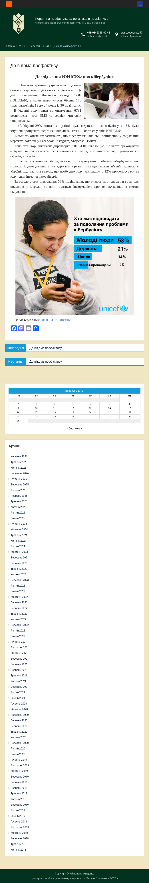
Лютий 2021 (18, 692)
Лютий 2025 (18, 512)
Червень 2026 (19, 456)
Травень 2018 (19, 844)
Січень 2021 (18, 698)
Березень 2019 (20, 804)
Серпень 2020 (19, 720)
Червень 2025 (19, 495)
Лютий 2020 (18, 748)
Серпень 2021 (19, 664)
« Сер (70, 428)
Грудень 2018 (19, 821)
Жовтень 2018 (19, 832)
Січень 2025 (18, 518)
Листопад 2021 (20, 647)
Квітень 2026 (18, 467)
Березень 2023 (20, 580)
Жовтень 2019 (19, 771)
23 (18, 416)
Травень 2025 (19, 501)
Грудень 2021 (19, 641)
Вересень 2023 (20, 557)
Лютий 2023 (18, 585)
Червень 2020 (19, 726)
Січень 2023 (18, 591)
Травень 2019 (19, 793)
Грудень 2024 (19, 523)
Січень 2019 (18, 816)
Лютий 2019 (18, 810)
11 (54, 408)
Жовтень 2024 (19, 529)
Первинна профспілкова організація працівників (71, 18)
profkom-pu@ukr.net (97, 36)
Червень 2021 (19, 669)
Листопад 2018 (20, 827)
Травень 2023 (19, 568)
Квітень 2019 (18, 799)
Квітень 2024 (18, 540)
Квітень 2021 (18, 681)
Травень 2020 (19, 731)
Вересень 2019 (20, 776)
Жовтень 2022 (19, 596)
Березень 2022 (20, 625)
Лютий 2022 (18, 630)
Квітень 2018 (18, 849)
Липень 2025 (18, 490)
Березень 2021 (20, 686)
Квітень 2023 (18, 574)
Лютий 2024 (18, 546)
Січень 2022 (18, 636)
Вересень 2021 (20, 658)
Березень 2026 (20, 473)
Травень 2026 (19, 462)
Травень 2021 (19, 675)
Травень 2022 (19, 613)
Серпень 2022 (19, 602)
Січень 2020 (18, 754)
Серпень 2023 (19, 563)
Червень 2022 (19, 608)
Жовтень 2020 (19, 709)
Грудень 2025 (19, 478)
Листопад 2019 (20, 765)
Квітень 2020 (18, 737)
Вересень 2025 (20, 484)
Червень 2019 (19, 787)
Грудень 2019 (19, 759)
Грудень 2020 (19, 703)
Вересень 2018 (20, 838)
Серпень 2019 (19, 782)
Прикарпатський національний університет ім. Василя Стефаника (70, 878)
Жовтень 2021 (19, 653)
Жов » (78, 428)
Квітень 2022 (18, 619)
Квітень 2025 (18, 507)
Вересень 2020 (20, 714)
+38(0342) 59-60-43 (98, 32)
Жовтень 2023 (19, 551)
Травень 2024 (19, 535)
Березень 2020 (20, 742)
